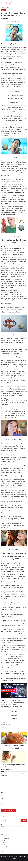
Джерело (4, 727)
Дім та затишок (5, 838)
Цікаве (3, 851)
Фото (3, 848)
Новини (3, 842)
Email (2, 798)
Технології (4, 846)
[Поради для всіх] (8, 3)
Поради (3, 844)
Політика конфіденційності (8, 830)
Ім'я (2, 792)
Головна (4, 828)
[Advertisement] (14, 20)
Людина (4, 840)
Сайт (2, 804)
